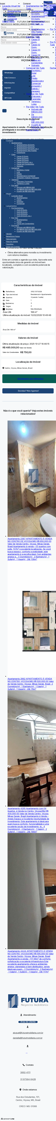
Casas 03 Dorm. (35, 51)
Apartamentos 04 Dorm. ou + (38, 24)
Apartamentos (14, 11)
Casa (28, 37)
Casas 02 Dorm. (35, 46)
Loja (33, 75)
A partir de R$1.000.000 (37, 126)
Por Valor (30, 106)
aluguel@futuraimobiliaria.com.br (28, 1033)
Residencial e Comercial (37, 82)
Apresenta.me (7, 1118)
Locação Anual (9, 6)
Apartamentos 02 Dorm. (38, 12)
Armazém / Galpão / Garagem (36, 89)
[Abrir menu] (3, 136)
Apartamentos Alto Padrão (38, 30)
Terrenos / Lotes (36, 102)
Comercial (12, 19)
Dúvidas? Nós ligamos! (28, 391)
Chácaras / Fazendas (36, 97)
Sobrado (11, 16)
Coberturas (36, 34)
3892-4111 (25, 1072)
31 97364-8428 (28, 1079)
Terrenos (30, 94)
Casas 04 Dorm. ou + (36, 56)
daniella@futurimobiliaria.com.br (27, 1038)
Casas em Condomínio (37, 61)
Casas (10, 13)
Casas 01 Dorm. (35, 40)
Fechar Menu (8, 21)
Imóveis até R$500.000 (36, 110)
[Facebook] (28, 1053)
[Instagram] (28, 1057)
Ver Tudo (35, 37)
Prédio (34, 78)
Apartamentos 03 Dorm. (38, 17)
